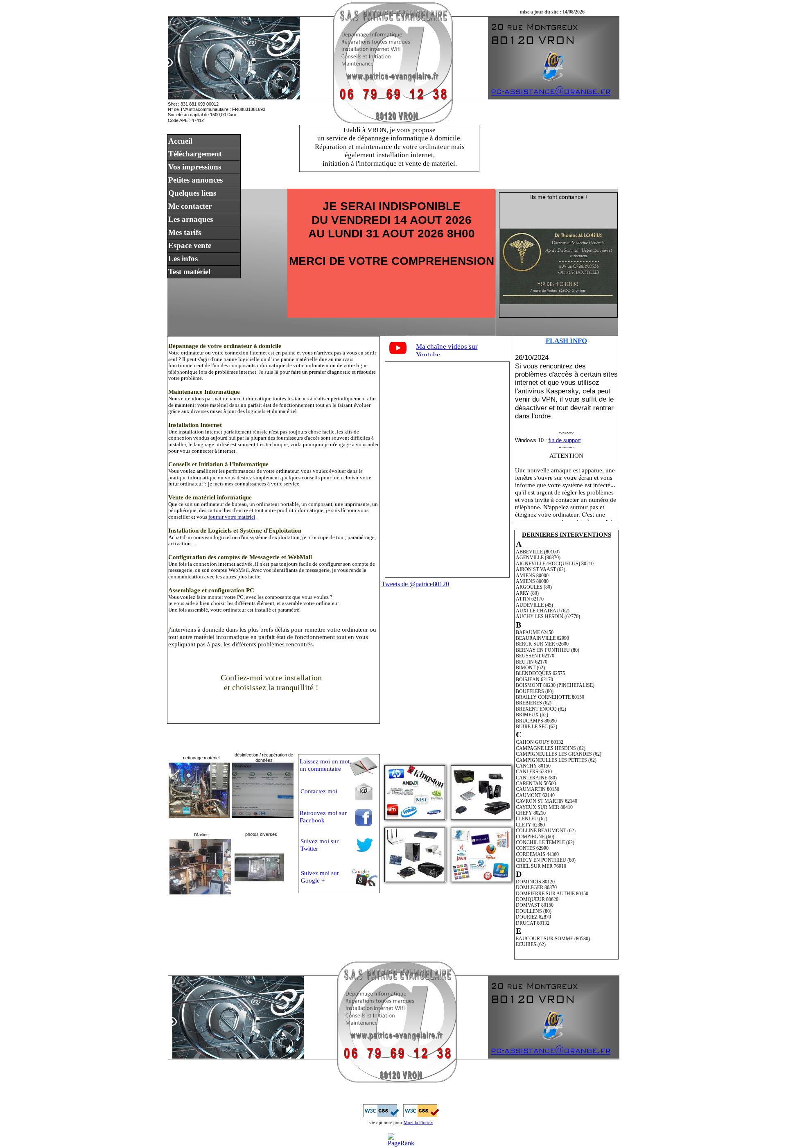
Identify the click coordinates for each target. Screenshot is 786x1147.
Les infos (183, 258)
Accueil (180, 141)
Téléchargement (194, 153)
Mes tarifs (184, 232)
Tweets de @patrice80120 (415, 583)
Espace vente (189, 245)
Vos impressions (194, 167)
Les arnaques (190, 219)
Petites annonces (195, 180)
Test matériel (189, 271)
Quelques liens (192, 193)
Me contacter (190, 206)
